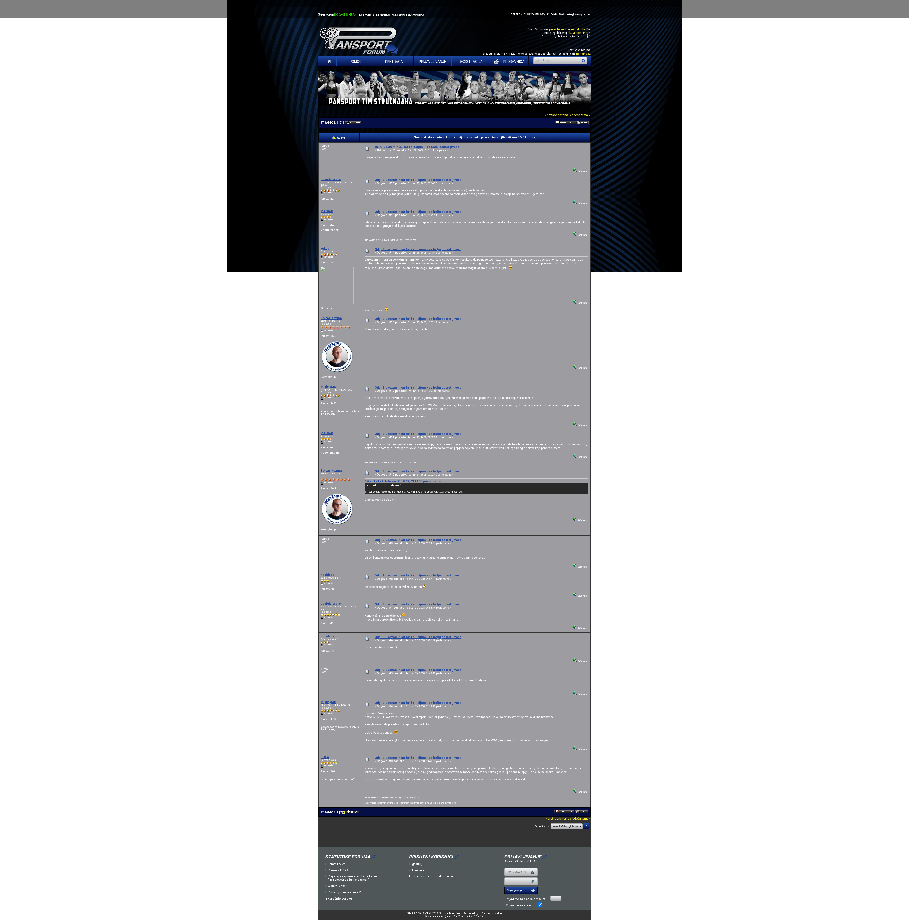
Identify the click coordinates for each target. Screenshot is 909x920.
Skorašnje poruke (338, 898)
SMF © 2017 (430, 913)
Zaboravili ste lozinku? (519, 861)
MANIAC (327, 211)
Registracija (471, 61)
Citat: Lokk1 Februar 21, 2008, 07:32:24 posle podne (403, 481)
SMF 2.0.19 (414, 913)
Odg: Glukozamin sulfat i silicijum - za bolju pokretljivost (418, 180)
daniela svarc (331, 179)
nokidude (327, 574)
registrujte (578, 29)
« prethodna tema (557, 115)
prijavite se (556, 29)
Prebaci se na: (542, 826)
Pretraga (394, 61)
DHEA (325, 757)
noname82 (583, 53)
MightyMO (328, 387)
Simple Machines (450, 913)
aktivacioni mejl (578, 33)
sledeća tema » (579, 115)
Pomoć (356, 61)
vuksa (325, 248)
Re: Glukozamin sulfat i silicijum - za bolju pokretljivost (417, 147)
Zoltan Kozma (331, 318)
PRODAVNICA (514, 61)
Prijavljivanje (432, 61)
